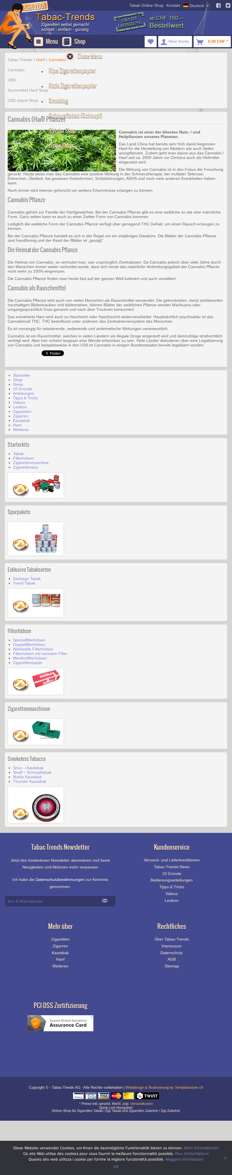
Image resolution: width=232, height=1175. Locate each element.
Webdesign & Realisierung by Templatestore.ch (164, 1087)
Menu (52, 41)
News (18, 384)
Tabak (18, 453)
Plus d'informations (192, 1153)
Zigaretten (22, 411)
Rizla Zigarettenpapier (73, 85)
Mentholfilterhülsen (30, 658)
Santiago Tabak (27, 578)
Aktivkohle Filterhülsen (33, 649)
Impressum (172, 946)
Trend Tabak (24, 583)
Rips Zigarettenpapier (72, 70)
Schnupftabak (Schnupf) (75, 115)
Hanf (17, 425)
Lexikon (20, 407)
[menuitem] (151, 41)
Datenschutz (171, 952)
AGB (171, 959)
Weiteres (21, 429)
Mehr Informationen (201, 1148)
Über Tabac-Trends (171, 939)
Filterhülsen (23, 458)
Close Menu (89, 56)
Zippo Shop (61, 145)
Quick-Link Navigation (116, 1107)
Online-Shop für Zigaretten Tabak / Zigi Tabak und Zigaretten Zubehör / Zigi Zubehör (116, 1111)
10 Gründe (22, 389)
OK (116, 1166)
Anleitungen (23, 393)
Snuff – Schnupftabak (32, 772)
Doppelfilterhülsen (29, 644)
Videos (19, 402)
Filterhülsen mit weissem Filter (40, 653)
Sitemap (171, 966)
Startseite (21, 375)
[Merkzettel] (151, 41)
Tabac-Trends (20, 59)
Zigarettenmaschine (31, 462)
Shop (79, 41)
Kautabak (21, 420)
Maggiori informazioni (184, 1159)
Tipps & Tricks (25, 398)
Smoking (58, 100)
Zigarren (20, 416)
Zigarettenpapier (28, 662)
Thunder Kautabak (29, 781)
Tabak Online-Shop (146, 5)
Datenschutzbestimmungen (60, 879)
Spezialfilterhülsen (29, 640)
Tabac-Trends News (172, 866)
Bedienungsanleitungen (172, 880)
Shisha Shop (62, 130)
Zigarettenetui (25, 467)
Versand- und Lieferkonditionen (172, 860)
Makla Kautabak (27, 777)
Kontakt (173, 5)
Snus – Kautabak (28, 768)
